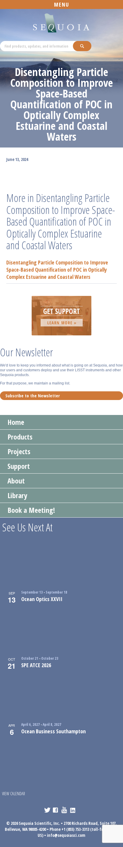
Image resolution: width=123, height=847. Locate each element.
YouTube (64, 810)
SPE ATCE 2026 (36, 665)
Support (18, 466)
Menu (61, 4)
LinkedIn (73, 810)
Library (17, 495)
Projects (18, 451)
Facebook (56, 810)
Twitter (47, 810)
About (16, 481)
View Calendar (13, 793)
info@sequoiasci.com (66, 835)
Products (20, 437)
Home (15, 422)
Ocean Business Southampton (53, 731)
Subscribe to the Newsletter (32, 396)
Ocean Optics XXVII (41, 599)
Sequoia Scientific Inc (61, 23)
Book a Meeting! (31, 510)
